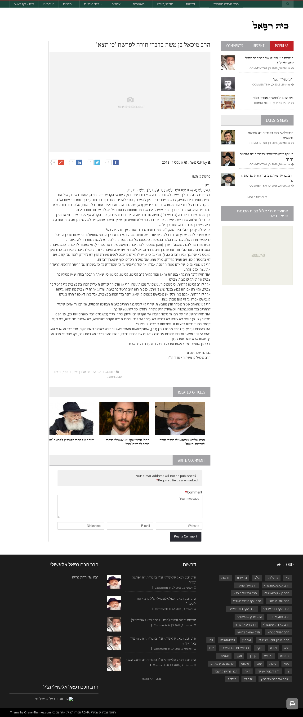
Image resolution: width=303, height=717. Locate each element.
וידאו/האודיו (227, 640)
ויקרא (273, 648)
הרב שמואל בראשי (248, 632)
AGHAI (86, 712)
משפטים (224, 656)
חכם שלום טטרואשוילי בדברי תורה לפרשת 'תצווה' (182, 442)
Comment (193, 492)
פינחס (245, 663)
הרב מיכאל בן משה (84, 372)
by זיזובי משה (199, 162)
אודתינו (48, 4)
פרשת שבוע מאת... (222, 663)
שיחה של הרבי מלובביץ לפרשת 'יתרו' (70, 440)
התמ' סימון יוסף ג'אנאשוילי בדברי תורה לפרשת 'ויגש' (127, 442)
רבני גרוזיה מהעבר (225, 671)
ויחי (211, 640)
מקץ (239, 656)
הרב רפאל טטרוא (278, 632)
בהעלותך (272, 577)
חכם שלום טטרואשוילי (235, 648)
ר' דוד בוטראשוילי (268, 671)
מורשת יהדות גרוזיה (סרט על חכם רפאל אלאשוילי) (163, 620)
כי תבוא (284, 656)
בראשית (242, 577)
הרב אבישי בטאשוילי (276, 585)
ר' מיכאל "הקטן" (283, 79)
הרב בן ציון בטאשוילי (276, 593)
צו (288, 671)
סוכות (272, 663)
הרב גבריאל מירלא (245, 593)
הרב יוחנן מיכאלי (279, 601)
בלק (256, 577)
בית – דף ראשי (24, 4)
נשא (286, 663)
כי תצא (67, 372)
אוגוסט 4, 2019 (173, 162)
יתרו (211, 648)
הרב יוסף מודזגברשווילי (247, 601)
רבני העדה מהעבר (226, 4)
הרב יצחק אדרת (279, 616)
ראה (247, 671)
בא (287, 577)
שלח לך (248, 679)
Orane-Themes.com (37, 712)
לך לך (253, 656)
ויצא (286, 648)
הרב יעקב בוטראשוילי (276, 609)
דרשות (190, 4)
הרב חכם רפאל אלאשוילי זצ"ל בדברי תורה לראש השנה (161, 659)
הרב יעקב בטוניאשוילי (242, 609)
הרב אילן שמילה (247, 585)
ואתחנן (246, 640)
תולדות (232, 679)
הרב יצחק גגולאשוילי (249, 616)
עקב (259, 663)
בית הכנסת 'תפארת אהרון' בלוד (273, 97)
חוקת (259, 648)
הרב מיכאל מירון (246, 624)
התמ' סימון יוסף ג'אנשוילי (273, 640)
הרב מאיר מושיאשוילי (276, 624)
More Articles (257, 197)
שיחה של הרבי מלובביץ (275, 679)
